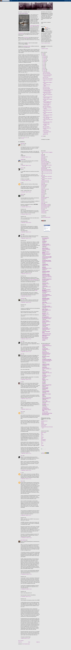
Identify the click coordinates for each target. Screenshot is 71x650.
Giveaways (43, 190)
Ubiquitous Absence (45, 320)
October (44, 58)
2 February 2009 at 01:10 (26, 273)
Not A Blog (44, 381)
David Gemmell (43, 168)
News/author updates (44, 197)
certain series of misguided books (33, 279)
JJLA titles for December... (46, 391)
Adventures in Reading (46, 271)
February (44, 69)
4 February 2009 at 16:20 (26, 398)
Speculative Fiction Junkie (46, 333)
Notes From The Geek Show (46, 384)
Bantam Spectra (43, 432)
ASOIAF (42, 155)
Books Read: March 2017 (45, 272)
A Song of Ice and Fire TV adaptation (46, 152)
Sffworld (42, 422)
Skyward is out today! (45, 379)
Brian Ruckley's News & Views (47, 413)
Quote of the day (43, 202)
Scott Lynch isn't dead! (46, 88)
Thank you (43, 357)
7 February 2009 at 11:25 (26, 409)
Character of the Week (44, 161)
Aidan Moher (22, 143)
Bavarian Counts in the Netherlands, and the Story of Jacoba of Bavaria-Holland (46, 353)
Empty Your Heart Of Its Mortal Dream (46, 335)
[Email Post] (28, 137)
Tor (41, 444)
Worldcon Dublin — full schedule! (47, 372)
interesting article (20, 33)
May (44, 65)
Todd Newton (23, 298)
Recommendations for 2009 (45, 205)
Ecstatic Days (44, 367)
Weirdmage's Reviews (45, 298)
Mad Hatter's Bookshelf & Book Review (46, 290)
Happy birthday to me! (45, 398)
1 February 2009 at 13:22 (26, 238)
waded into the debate (27, 46)
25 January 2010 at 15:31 (26, 596)
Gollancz (42, 437)
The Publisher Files (45, 408)
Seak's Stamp (44, 302)
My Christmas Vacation (45, 404)
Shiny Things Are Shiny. (46, 306)
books (47, 228)
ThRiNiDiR (22, 159)
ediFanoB (22, 194)
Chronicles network (44, 424)
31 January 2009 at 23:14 (26, 214)
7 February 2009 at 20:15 (26, 470)
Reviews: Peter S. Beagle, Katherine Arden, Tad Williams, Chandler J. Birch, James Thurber (47, 276)
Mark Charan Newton (45, 414)
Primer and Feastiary (45, 385)
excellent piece (26, 37)
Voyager (42, 445)
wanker (36, 290)
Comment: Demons (46, 130)
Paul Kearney (43, 198)
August (44, 61)
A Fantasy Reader (45, 264)
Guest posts (43, 191)
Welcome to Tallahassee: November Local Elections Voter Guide (46, 369)
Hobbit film (42, 192)
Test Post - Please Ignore (45, 283)
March (44, 68)
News (42, 196)
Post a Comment (20, 640)
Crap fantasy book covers (45, 167)
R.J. (21, 472)
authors (45, 229)
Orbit (42, 438)
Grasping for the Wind (45, 274)
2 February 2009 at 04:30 (26, 302)
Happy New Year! (45, 134)
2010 (43, 53)
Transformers (43, 211)
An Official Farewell (45, 325)
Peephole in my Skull (45, 364)
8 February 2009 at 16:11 (26, 515)
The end (42, 209)
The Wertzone (44, 241)
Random (42, 203)
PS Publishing (43, 440)
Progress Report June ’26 (46, 349)
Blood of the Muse (45, 337)
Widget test (43, 395)
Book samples (43, 160)
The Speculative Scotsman (46, 260)
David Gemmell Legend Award (45, 169)
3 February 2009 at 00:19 (26, 379)
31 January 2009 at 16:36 (26, 165)
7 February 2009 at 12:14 (26, 453)
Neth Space (44, 267)
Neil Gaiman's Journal (45, 356)
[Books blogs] (47, 453)
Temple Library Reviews (46, 324)
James (22, 234)
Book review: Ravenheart (46, 73)
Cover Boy (43, 382)
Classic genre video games (45, 162)
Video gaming (43, 212)
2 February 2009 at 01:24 (26, 296)
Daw (42, 433)
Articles (22, 138)
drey (21, 381)
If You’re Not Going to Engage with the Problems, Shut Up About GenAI (47, 361)
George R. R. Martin (44, 189)
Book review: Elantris (46, 126)
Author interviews (43, 156)
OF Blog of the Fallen (45, 244)
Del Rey (42, 434)
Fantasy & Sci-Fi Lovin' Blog (46, 256)
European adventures (44, 180)
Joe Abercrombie (45, 348)
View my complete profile (45, 43)
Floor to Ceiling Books (46, 294)
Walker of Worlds (45, 309)
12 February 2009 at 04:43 (26, 537)
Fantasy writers (43, 425)
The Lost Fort (44, 351)
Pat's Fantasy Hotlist (45, 238)
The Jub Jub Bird (45, 327)
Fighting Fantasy (43, 184)
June (44, 64)
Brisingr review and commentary (48, 78)
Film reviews (43, 185)
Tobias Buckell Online (45, 344)
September (45, 60)
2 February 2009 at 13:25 (26, 351)
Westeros (42, 423)
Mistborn (43, 378)
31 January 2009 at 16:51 (26, 180)
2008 (43, 136)
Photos (42, 199)
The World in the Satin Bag (46, 359)
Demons (42, 175)
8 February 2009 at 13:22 (26, 478)
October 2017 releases (45, 265)
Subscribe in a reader (44, 48)
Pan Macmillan (43, 439)
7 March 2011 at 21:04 (25, 638)
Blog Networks (46, 225)
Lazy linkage (43, 193)
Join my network (47, 230)
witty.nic (22, 411)
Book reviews (43, 159)
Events (42, 183)
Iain (21, 182)
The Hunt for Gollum (44, 210)
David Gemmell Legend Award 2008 (46, 170)
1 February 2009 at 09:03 (26, 222)
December (44, 56)
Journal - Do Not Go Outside (46, 401)
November (44, 57)
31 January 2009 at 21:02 (26, 206)
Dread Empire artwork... (46, 87)
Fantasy (45, 228)
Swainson (22, 167)
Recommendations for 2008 (45, 204)
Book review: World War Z (47, 106)
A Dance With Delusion (46, 72)
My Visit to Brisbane (45, 388)
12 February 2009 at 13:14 (26, 574)
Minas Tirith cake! (45, 77)
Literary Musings (45, 338)
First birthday (43, 186)
